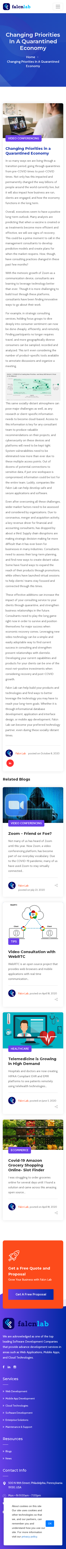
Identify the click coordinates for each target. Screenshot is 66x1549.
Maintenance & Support (19, 1427)
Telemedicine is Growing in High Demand (32, 1061)
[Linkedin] (9, 1367)
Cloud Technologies (17, 1405)
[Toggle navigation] (58, 6)
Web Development (16, 1391)
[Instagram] (15, 1367)
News (9, 1458)
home (30, 57)
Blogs (9, 1451)
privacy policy (29, 1536)
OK (50, 1523)
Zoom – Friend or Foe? (30, 833)
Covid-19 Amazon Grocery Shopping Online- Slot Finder (26, 1165)
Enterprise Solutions (17, 1420)
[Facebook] (3, 1367)
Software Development (19, 1412)
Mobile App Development (20, 1398)
